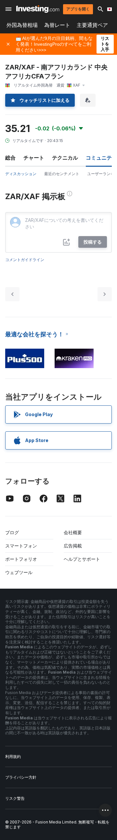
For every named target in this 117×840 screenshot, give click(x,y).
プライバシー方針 (20, 777)
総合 (10, 157)
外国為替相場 (22, 25)
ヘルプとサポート (82, 559)
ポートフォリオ (21, 559)
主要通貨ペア (92, 25)
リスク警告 (15, 798)
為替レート (57, 25)
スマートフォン (21, 545)
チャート (33, 157)
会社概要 (73, 532)
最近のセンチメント (61, 173)
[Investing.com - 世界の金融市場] (37, 9)
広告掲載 (73, 545)
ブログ (12, 532)
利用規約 (13, 756)
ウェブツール (18, 572)
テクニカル (65, 157)
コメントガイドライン (24, 259)
